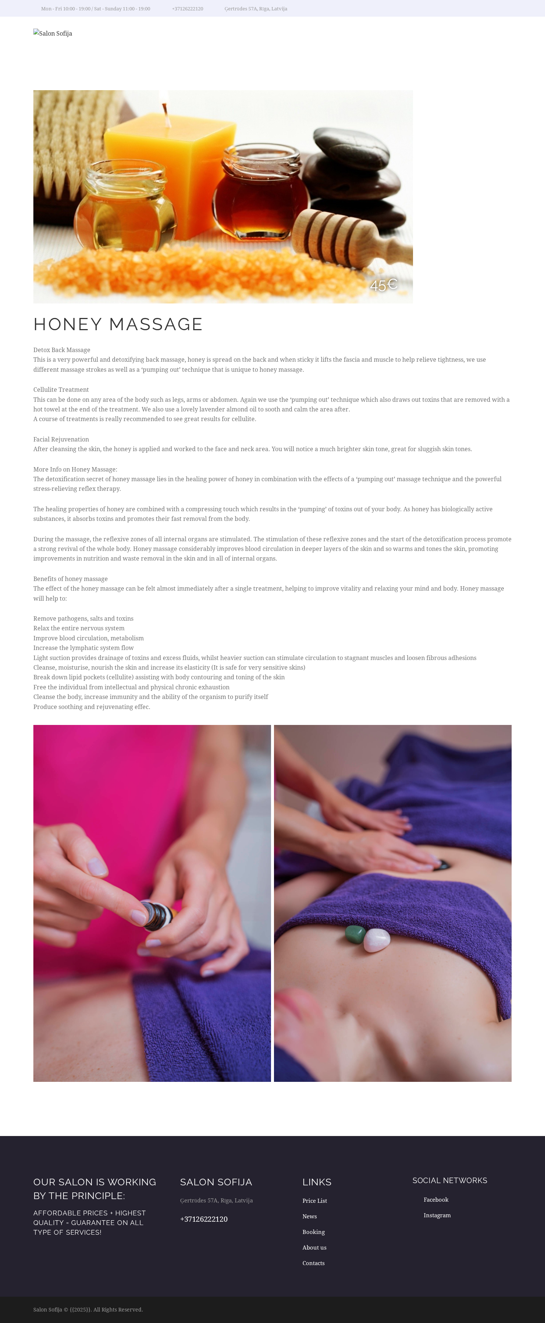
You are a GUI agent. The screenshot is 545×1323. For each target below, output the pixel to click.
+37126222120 (203, 1219)
